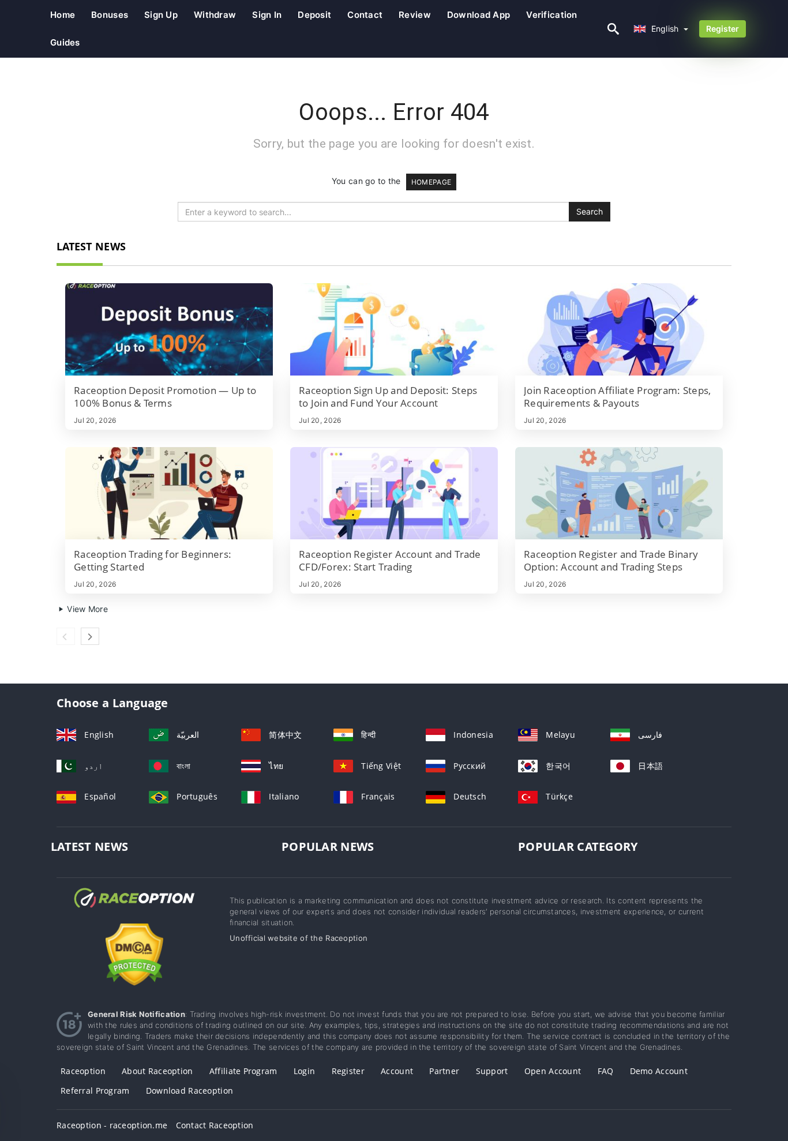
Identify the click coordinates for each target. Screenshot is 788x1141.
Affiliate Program (243, 1070)
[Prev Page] (66, 636)
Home (62, 14)
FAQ (606, 1070)
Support (492, 1070)
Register (722, 28)
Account (397, 1070)
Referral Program (95, 1090)
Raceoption (83, 1070)
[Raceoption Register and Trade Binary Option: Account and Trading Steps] (619, 493)
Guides (65, 42)
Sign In (267, 14)
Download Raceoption (189, 1090)
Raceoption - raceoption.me (112, 1125)
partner (444, 1070)
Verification (551, 14)
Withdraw (215, 14)
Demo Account (659, 1070)
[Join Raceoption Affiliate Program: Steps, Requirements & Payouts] (619, 329)
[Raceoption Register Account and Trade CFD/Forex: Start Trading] (394, 493)
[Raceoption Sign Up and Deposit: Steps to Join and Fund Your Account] (394, 329)
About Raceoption (157, 1070)
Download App (478, 14)
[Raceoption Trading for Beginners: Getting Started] (169, 493)
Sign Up (161, 14)
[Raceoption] (134, 908)
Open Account (552, 1070)
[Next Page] (90, 636)
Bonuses (109, 14)
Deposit (314, 14)
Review (415, 14)
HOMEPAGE (431, 182)
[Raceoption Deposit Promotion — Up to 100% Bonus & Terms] (169, 329)
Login (304, 1070)
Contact (364, 14)
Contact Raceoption (215, 1125)
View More (86, 609)
